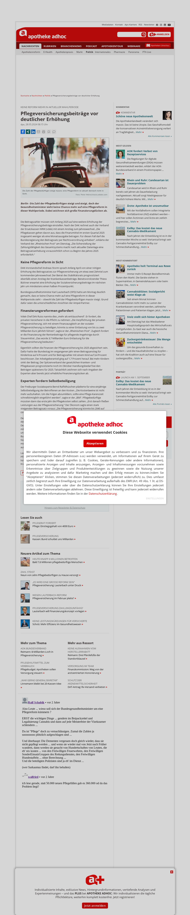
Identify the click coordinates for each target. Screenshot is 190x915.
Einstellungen (155, 498)
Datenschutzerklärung (103, 493)
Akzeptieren (95, 443)
